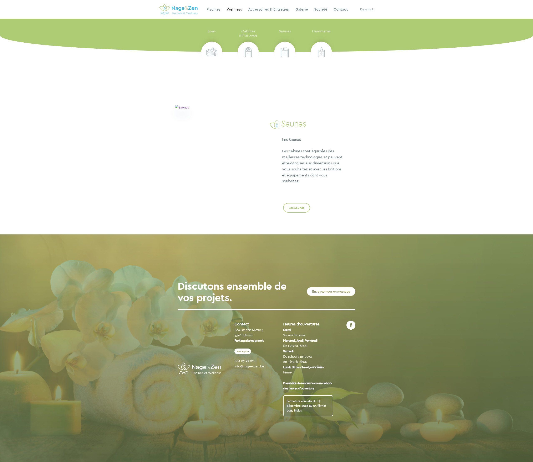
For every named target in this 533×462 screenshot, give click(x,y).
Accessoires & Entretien (268, 9)
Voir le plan (243, 351)
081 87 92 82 (244, 361)
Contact (341, 9)
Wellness (234, 9)
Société (320, 9)
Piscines (213, 9)
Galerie (301, 9)
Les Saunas (296, 208)
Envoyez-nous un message (331, 291)
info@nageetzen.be (249, 366)
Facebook (367, 9)
